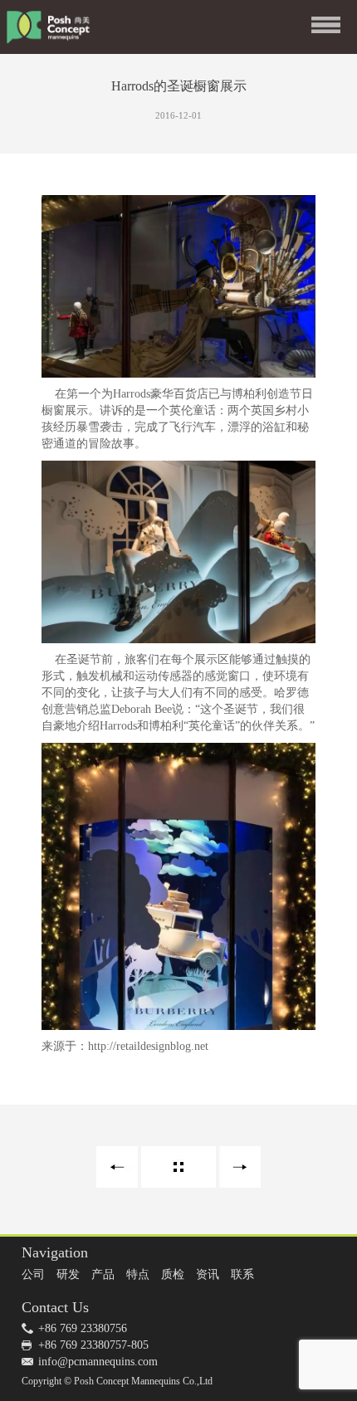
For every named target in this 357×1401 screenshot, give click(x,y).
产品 (103, 1274)
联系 (242, 1274)
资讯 (207, 1274)
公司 (33, 1274)
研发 (68, 1274)
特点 (137, 1274)
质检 (172, 1274)
